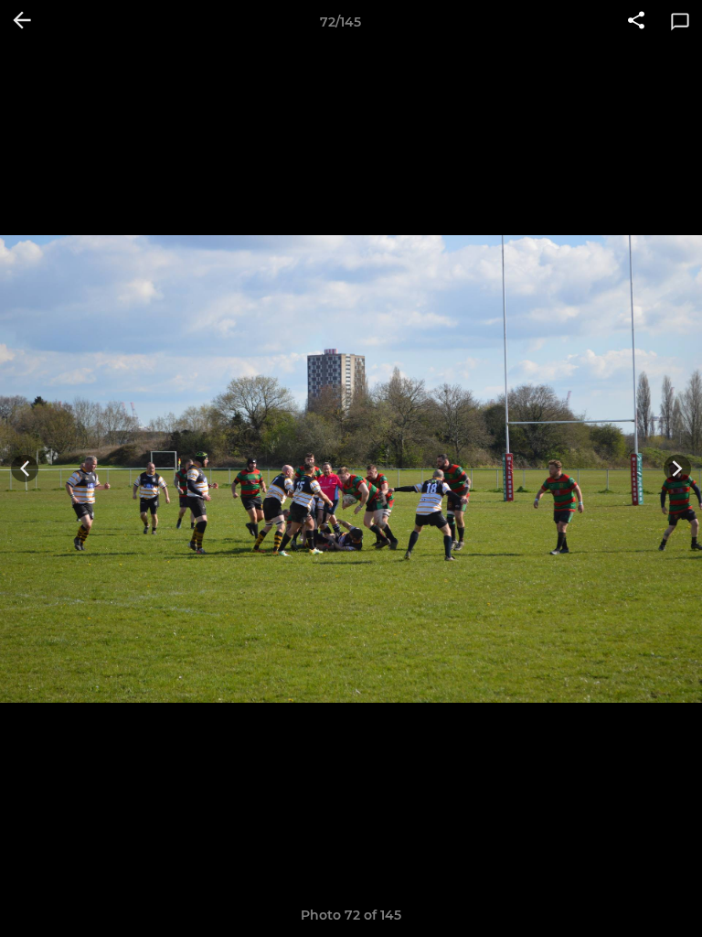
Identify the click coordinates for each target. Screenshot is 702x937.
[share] (636, 22)
